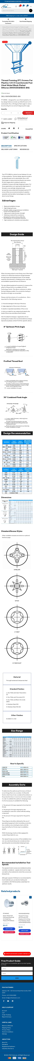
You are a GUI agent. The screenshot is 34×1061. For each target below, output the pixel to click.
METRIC (12, 31)
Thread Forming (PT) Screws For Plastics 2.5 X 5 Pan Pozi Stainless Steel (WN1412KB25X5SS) (25, 919)
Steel (25, 29)
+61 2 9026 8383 (11, 995)
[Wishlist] (6, 119)
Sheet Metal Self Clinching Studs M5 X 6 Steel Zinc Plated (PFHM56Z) (8, 918)
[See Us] (12, 1001)
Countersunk (16, 29)
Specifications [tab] (20, 146)
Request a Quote (9, 932)
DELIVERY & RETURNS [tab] (9, 149)
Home (4, 27)
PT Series (9, 29)
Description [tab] (6, 146)
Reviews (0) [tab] (24, 149)
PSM (31, 129)
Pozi (22, 29)
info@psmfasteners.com (13, 998)
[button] (30, 43)
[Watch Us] (8, 1001)
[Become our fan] (3, 1001)
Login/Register (16, 6)
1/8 (16, 31)
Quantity (4, 109)
